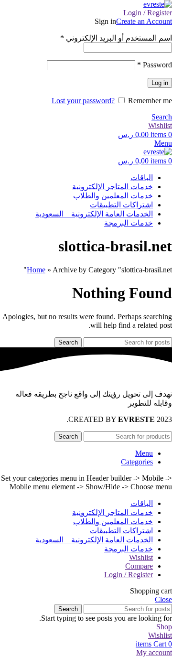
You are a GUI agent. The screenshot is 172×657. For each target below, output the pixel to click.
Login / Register (128, 575)
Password (154, 65)
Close (163, 599)
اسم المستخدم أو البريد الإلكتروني (116, 38)
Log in (159, 82)
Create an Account (144, 21)
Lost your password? (83, 101)
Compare (139, 566)
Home (36, 270)
